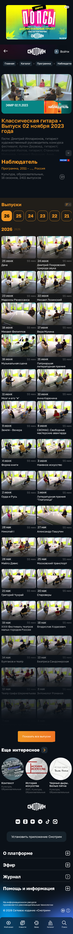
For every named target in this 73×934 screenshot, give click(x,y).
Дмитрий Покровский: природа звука (51, 266)
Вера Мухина (45, 331)
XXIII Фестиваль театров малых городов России (17, 628)
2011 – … (26, 168)
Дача (4, 265)
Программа (44, 63)
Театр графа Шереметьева (18, 693)
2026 (17, 229)
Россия (39, 168)
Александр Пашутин (50, 531)
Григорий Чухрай (12, 594)
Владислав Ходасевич (51, 626)
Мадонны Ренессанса (15, 299)
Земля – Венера (11, 430)
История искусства (32, 784)
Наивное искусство (49, 464)
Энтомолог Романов (50, 693)
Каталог (26, 63)
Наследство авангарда (16, 724)
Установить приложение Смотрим (36, 836)
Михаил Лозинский (49, 299)
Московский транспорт (52, 563)
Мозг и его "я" (10, 398)
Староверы (44, 594)
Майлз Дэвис (9, 563)
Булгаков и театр (12, 661)
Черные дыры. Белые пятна (59, 784)
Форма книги (9, 464)
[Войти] (56, 51)
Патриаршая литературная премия (51, 365)
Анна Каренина (47, 398)
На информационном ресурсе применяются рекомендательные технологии (28, 903)
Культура (8, 174)
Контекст (7, 783)
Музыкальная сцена (14, 363)
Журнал (12, 876)
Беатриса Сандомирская (53, 661)
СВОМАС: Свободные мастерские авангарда (51, 431)
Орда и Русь (9, 496)
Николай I (7, 531)
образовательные (30, 174)
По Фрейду (44, 724)
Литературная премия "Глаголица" (51, 498)
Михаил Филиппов (13, 331)
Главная (9, 63)
